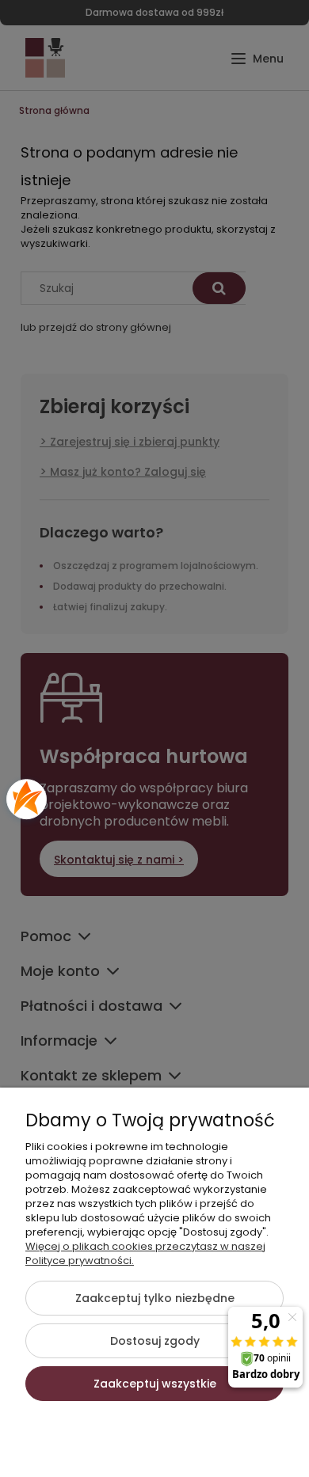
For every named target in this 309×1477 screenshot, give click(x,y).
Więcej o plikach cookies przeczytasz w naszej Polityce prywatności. (145, 1253)
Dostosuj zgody (155, 1341)
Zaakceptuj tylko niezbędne (155, 1298)
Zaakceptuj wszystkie (154, 1384)
